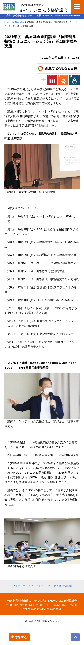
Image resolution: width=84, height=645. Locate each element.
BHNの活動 (17, 22)
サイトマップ (17, 586)
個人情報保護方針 (64, 586)
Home (7, 22)
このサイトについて (40, 586)
